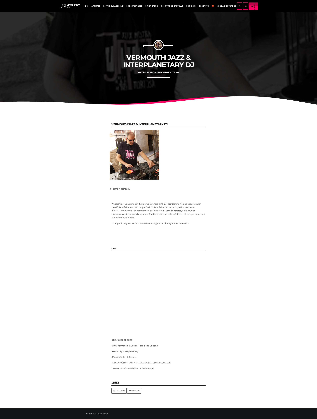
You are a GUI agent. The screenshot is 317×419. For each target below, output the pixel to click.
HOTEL (253, 6)
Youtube (135, 391)
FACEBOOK (120, 391)
